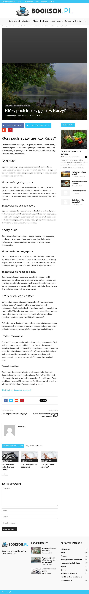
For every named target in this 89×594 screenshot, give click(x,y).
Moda (35, 21)
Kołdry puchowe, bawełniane (22, 105)
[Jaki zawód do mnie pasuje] (36, 571)
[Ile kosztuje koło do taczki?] (65, 174)
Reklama (44, 1)
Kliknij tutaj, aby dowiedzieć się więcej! (16, 390)
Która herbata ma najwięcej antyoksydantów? (45, 414)
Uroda (60, 21)
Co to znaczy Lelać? (79, 191)
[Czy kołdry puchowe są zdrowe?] (29, 456)
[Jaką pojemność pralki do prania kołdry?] (10, 456)
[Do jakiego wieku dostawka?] (65, 202)
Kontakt (51, 1)
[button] (84, 21)
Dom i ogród (14, 21)
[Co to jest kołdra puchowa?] (49, 456)
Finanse (64, 556)
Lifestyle (25, 21)
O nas (37, 1)
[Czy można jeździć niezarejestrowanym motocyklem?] (36, 560)
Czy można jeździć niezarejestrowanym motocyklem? (49, 560)
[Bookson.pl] (44, 11)
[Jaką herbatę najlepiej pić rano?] (65, 183)
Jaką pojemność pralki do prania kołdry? (8, 466)
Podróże (44, 21)
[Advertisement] (44, 45)
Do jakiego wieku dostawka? (78, 201)
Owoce (63, 570)
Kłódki (63, 566)
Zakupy (68, 21)
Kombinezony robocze (69, 573)
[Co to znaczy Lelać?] (65, 193)
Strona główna (29, 1)
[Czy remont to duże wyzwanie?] (36, 550)
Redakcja (12, 115)
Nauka (63, 553)
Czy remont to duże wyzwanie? (49, 549)
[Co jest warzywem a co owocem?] (74, 139)
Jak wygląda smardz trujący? (14, 413)
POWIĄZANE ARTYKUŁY (13, 446)
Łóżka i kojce (65, 549)
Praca (52, 21)
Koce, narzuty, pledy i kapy (70, 563)
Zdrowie (77, 21)
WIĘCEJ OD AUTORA (34, 446)
